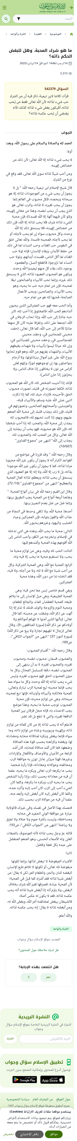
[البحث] (6, 18)
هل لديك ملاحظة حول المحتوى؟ (38, 950)
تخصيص (8, 1134)
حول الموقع (63, 1099)
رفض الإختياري (29, 1134)
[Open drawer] (4, 7)
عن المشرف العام (43, 1099)
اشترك (10, 1038)
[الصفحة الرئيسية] (71, 34)
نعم (48, 977)
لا (29, 977)
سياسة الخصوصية (18, 1099)
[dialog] (37, 1124)
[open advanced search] (19, 19)
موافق (54, 1134)
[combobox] (47, 19)
